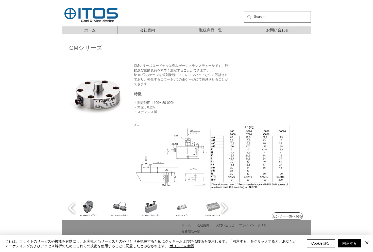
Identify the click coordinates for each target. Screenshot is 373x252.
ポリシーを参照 (181, 245)
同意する (349, 243)
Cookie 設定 (321, 243)
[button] (97, 92)
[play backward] (72, 208)
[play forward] (224, 208)
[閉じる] (367, 243)
